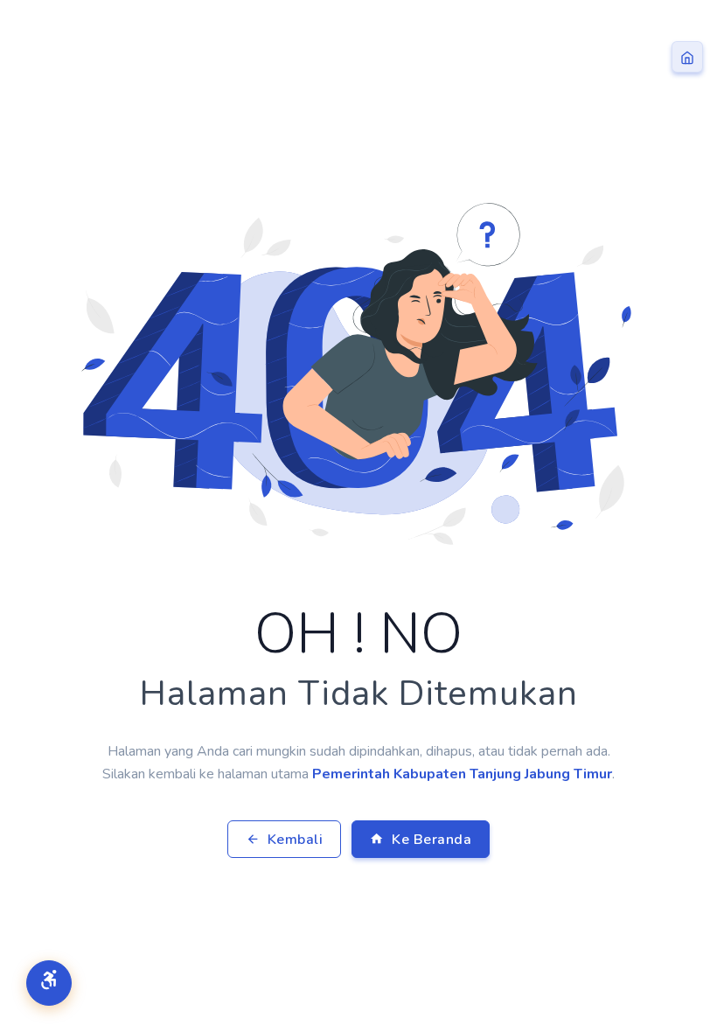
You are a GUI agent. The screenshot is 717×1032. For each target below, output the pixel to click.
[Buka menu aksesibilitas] (49, 983)
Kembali (293, 839)
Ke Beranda (430, 839)
